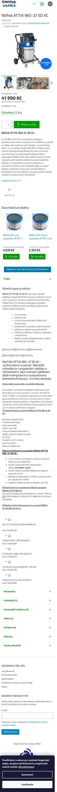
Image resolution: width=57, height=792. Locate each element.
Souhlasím (27, 784)
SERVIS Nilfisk (8, 679)
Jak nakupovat (8, 671)
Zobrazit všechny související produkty (27, 269)
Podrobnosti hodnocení (38, 23)
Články (4, 686)
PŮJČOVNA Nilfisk (9, 675)
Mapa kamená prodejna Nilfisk (27, 743)
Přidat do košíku (28, 124)
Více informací (26, 767)
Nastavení (27, 774)
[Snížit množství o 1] (12, 126)
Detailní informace (10, 180)
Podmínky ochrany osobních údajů (17, 682)
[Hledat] (34, 4)
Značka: (11, 26)
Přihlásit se (10, 732)
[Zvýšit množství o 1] (12, 123)
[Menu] (50, 4)
